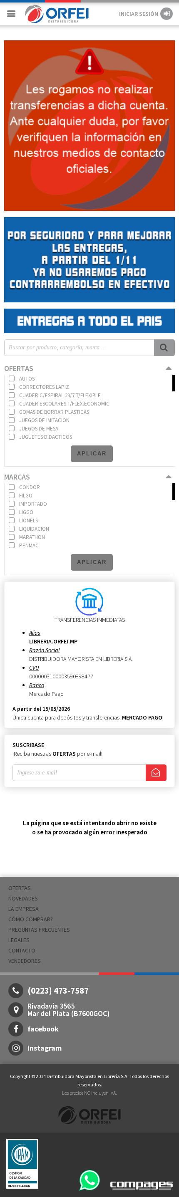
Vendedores (24, 961)
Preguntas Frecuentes (39, 929)
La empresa (23, 909)
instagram (44, 1048)
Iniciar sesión (138, 13)
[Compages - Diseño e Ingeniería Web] (141, 1185)
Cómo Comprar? (30, 919)
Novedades (23, 898)
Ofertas (18, 368)
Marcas (17, 477)
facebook (43, 1029)
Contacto (21, 950)
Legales (19, 940)
